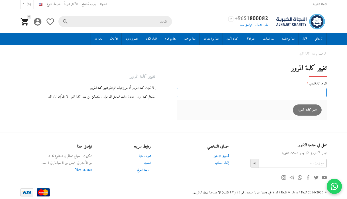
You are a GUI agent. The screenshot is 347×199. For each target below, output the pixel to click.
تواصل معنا (245, 25)
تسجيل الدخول (221, 156)
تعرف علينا (145, 156)
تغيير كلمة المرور (307, 110)
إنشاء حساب (222, 163)
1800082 (251, 19)
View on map (83, 170)
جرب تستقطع (89, 4)
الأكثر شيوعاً (71, 4)
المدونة (103, 4)
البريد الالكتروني (318, 83)
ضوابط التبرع (53, 4)
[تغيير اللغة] (40, 5)
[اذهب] (255, 163)
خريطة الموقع (144, 170)
